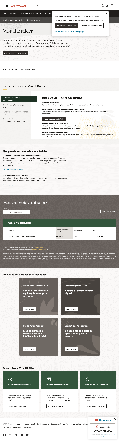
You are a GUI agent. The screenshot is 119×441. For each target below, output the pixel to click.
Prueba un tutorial (10, 185)
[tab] (19, 99)
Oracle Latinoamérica (10, 20)
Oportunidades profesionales (80, 424)
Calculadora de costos (108, 211)
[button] (7, 5)
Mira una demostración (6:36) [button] (54, 119)
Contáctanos (27, 427)
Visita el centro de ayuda (55, 406)
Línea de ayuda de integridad (12, 427)
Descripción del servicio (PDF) (39, 249)
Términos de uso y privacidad (26, 424)
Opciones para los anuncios (59, 424)
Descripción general (9, 13)
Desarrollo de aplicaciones (30, 20)
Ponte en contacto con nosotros (96, 406)
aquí (49, 260)
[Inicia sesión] (107, 5)
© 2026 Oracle (7, 424)
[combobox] (59, 5)
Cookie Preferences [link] (43, 424)
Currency (6, 209)
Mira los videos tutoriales (13, 169)
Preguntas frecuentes (27, 69)
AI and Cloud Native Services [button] (29, 13)
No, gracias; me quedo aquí (91, 25)
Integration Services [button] (50, 13)
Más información (30, 309)
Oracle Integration (39, 247)
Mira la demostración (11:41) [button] (17, 406)
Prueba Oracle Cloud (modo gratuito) (15, 53)
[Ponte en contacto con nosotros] (112, 5)
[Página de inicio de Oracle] (18, 5)
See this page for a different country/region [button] (70, 31)
